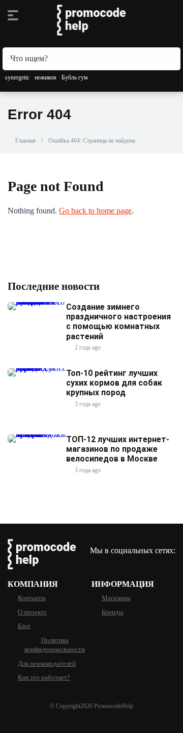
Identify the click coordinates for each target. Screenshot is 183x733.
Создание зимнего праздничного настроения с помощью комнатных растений (118, 321)
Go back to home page (95, 210)
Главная (25, 140)
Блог (24, 626)
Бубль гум (75, 77)
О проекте (32, 612)
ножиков (45, 77)
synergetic (17, 77)
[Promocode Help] (91, 20)
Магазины (116, 598)
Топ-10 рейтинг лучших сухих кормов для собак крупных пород (114, 382)
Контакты (32, 598)
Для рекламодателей (47, 663)
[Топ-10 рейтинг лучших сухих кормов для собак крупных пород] (37, 368)
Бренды (113, 612)
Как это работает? (44, 677)
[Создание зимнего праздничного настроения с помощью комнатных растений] (37, 301)
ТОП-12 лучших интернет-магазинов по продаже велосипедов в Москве (117, 449)
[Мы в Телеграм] (95, 564)
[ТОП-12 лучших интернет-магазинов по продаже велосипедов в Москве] (37, 434)
